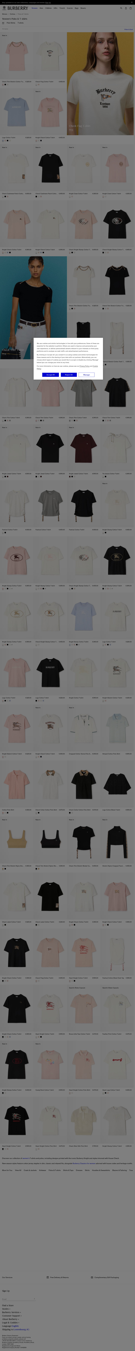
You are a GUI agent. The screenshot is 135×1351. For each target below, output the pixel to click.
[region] (68, 359)
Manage (86, 374)
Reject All (69, 374)
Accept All (51, 374)
